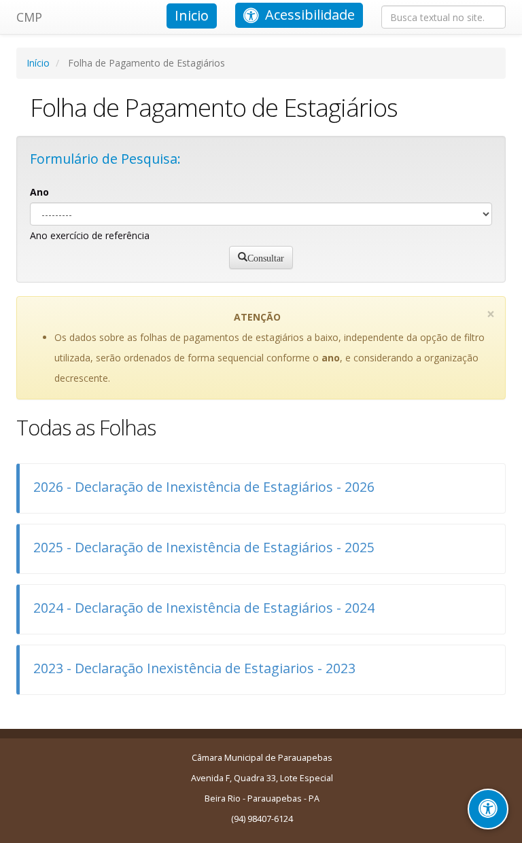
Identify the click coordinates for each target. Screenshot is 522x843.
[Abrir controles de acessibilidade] (488, 809)
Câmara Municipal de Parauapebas (262, 758)
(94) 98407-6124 (262, 819)
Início (38, 62)
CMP (29, 17)
